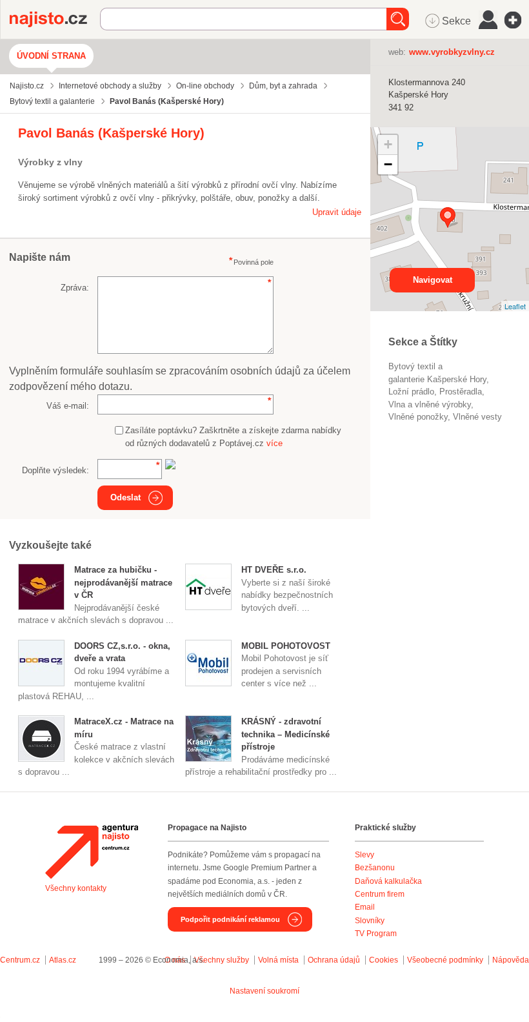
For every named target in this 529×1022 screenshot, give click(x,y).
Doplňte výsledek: (55, 470)
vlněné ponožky (418, 417)
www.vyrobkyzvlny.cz (452, 52)
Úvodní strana (51, 56)
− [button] (388, 164)
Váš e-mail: (67, 406)
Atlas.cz (62, 960)
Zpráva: (75, 287)
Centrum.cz (20, 960)
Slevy (364, 854)
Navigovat (432, 280)
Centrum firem (379, 894)
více (274, 443)
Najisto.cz (55, 19)
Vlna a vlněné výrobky (429, 404)
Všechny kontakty (75, 888)
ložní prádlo (411, 391)
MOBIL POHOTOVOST (285, 646)
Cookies (383, 960)
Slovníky (369, 920)
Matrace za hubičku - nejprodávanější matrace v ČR (123, 582)
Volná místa (278, 960)
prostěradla (460, 391)
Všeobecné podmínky (445, 960)
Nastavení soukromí (264, 991)
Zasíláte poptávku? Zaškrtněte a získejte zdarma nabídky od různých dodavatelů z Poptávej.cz (233, 436)
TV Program (376, 933)
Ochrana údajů (334, 960)
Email (365, 907)
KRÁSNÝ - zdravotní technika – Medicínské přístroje (285, 734)
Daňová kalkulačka (388, 881)
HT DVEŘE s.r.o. (273, 570)
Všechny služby (222, 960)
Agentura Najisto (91, 851)
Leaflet (515, 306)
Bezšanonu (375, 867)
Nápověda (510, 960)
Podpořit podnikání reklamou (230, 919)
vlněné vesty (477, 417)
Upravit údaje (336, 212)
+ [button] (388, 144)
